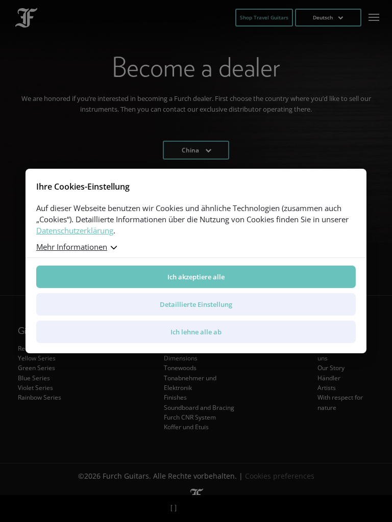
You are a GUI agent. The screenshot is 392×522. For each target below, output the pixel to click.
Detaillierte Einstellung (196, 304)
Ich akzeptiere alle (196, 276)
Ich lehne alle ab (196, 331)
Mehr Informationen (71, 247)
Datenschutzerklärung (74, 230)
